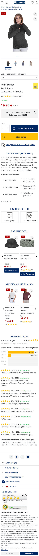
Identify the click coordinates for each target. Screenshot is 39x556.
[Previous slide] (2, 66)
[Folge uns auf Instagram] (11, 457)
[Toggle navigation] (2, 2)
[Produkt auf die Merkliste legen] (35, 14)
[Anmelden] (6, 2)
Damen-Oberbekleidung (13, 7)
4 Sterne (3, 355)
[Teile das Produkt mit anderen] (35, 19)
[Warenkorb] (37, 2)
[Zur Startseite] (19, 2)
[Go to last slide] (2, 256)
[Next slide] (36, 66)
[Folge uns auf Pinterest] (22, 457)
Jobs (11, 481)
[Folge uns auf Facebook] (17, 457)
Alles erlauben (29, 553)
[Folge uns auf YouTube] (28, 457)
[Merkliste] (32, 2)
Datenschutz (4, 550)
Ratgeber (23, 74)
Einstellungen (9, 553)
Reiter (3, 7)
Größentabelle (11, 74)
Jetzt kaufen (20, 136)
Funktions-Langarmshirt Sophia (12, 9)
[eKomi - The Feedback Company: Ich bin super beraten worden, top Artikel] (14, 502)
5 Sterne (3, 352)
